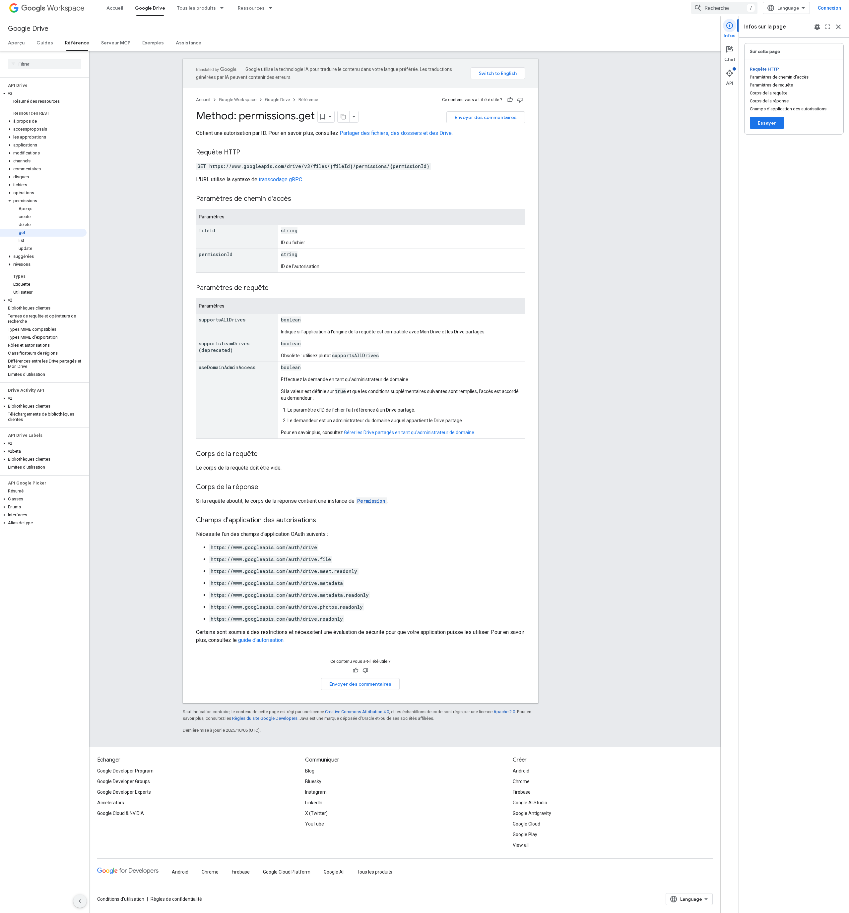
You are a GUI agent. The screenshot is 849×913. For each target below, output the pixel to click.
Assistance (188, 43)
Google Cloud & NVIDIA (120, 813)
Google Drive (150, 8)
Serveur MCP (115, 43)
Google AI (334, 872)
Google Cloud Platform (286, 872)
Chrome (521, 781)
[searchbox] (44, 64)
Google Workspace (237, 99)
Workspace (66, 8)
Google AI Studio (530, 802)
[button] (43, 93)
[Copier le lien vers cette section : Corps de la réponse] (265, 487)
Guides (44, 43)
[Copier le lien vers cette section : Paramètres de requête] (275, 288)
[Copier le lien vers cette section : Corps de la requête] (264, 454)
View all (521, 845)
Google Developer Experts (124, 792)
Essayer (767, 123)
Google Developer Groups (123, 781)
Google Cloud (526, 824)
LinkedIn (313, 802)
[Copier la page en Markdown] (344, 116)
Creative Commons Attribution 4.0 (357, 711)
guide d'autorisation (261, 640)
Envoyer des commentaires (486, 117)
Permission (371, 501)
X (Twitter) (316, 813)
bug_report (817, 27)
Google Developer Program (125, 770)
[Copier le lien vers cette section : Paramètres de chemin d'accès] (297, 199)
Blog (309, 770)
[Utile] (510, 100)
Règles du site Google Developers (264, 718)
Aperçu (16, 43)
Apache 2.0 (504, 711)
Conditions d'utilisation (120, 899)
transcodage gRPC (280, 179)
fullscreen (828, 27)
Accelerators (110, 802)
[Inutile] (520, 100)
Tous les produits (196, 8)
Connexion (829, 8)
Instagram (316, 792)
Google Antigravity (532, 813)
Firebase (522, 792)
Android (521, 770)
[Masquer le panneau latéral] (80, 901)
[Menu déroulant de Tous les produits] (224, 8)
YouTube (314, 824)
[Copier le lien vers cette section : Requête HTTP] (246, 153)
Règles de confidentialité (176, 899)
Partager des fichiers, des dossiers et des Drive (396, 133)
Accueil (114, 8)
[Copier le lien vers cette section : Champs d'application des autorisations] (322, 521)
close (838, 27)
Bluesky (313, 781)
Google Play (525, 834)
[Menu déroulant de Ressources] (273, 8)
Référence (77, 43)
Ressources (251, 8)
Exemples (153, 43)
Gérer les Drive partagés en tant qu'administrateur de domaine (409, 432)
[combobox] (724, 8)
